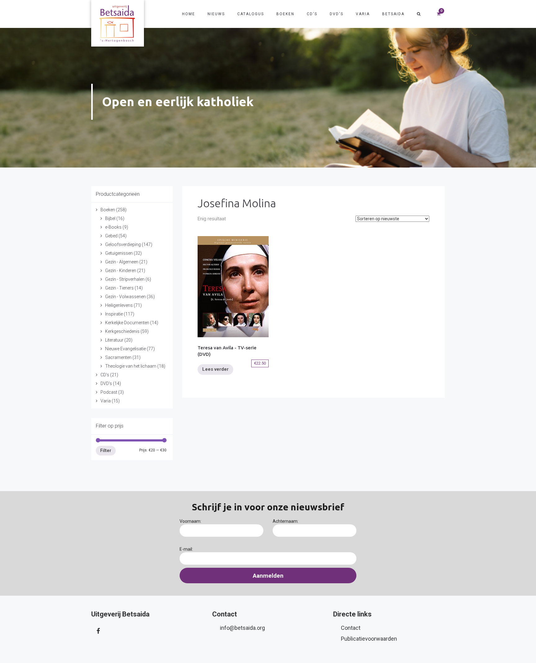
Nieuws (216, 14)
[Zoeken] (419, 14)
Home (188, 14)
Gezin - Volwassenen (125, 296)
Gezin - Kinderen (120, 270)
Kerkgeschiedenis (122, 331)
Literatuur (114, 340)
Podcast (108, 392)
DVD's (336, 14)
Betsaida (393, 14)
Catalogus (250, 14)
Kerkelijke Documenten (127, 322)
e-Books (113, 227)
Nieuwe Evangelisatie (125, 348)
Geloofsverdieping (123, 244)
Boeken (285, 14)
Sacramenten (118, 357)
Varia (363, 14)
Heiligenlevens (119, 305)
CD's (312, 14)
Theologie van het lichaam (130, 366)
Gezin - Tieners (119, 287)
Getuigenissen (119, 253)
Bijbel (110, 218)
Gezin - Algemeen (121, 261)
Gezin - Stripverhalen (125, 279)
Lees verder (215, 369)
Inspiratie (114, 313)
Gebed (111, 235)
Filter (105, 450)
